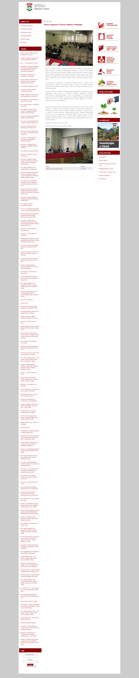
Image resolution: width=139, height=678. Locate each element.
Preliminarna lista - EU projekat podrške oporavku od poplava (28, 411)
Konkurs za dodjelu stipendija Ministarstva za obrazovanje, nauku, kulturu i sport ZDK (29, 518)
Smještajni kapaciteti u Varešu (106, 168)
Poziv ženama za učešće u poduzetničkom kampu (27, 204)
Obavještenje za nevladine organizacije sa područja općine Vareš (30, 431)
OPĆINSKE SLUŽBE (45, 15)
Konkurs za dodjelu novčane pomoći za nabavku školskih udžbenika (29, 58)
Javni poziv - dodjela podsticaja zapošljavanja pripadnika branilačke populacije (29, 145)
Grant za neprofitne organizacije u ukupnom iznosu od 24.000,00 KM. (29, 487)
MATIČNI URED (92, 15)
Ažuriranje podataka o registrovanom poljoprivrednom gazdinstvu (29, 312)
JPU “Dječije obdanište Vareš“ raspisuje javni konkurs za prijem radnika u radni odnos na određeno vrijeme (29, 531)
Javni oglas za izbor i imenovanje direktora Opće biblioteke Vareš (29, 126)
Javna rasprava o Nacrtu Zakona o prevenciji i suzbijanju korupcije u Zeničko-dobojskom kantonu (29, 111)
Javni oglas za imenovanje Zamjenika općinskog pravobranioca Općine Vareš (29, 246)
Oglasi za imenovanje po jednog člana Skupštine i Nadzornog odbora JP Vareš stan (30, 253)
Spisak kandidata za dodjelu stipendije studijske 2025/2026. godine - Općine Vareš (30, 327)
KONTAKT (105, 15)
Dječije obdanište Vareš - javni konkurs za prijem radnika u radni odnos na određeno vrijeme (29, 558)
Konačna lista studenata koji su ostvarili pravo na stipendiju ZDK (29, 400)
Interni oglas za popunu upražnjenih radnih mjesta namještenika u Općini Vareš (29, 347)
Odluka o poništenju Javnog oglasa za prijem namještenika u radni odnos (30, 95)
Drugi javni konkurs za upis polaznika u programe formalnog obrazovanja (30, 575)
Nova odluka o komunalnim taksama (29, 151)
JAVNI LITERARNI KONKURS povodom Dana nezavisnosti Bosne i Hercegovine (29, 278)
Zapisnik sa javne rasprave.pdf (54, 169)
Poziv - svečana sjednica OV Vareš (29, 63)
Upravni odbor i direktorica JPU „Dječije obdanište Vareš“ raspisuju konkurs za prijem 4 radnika (29, 379)
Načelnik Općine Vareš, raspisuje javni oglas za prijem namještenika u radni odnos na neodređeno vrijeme (30, 437)
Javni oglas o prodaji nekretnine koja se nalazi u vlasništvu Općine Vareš (29, 121)
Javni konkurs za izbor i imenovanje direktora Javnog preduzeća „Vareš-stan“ (29, 260)
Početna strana (48, 21)
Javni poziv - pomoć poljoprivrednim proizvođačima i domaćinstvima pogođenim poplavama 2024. (29, 470)
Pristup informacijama (104, 175)
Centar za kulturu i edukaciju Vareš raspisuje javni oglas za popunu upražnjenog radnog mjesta (29, 81)
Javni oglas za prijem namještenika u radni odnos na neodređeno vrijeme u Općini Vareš (29, 132)
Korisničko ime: (30, 654)
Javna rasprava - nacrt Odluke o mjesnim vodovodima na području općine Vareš (29, 477)
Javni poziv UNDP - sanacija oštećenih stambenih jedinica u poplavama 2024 (30, 570)
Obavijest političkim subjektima (28, 622)
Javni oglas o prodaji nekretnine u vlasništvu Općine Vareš (29, 90)
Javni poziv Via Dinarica (27, 299)
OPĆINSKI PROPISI (77, 15)
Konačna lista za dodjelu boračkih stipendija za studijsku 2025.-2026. (29, 307)
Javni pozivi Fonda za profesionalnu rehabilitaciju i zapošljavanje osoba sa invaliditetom (30, 546)
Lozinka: (30, 659)
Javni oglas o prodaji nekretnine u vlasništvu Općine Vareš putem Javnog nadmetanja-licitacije (30, 463)
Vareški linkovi (102, 178)
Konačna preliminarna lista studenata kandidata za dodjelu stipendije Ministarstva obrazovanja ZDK (29, 215)
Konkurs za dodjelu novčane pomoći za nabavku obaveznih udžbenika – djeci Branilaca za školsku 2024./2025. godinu (30, 641)
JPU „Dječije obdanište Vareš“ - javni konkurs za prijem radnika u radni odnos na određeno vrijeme (30, 612)
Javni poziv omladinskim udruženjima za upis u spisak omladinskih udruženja (30, 209)
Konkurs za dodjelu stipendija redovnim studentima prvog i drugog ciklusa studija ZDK (29, 266)
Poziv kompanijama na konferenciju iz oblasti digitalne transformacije (30, 552)
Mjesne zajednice (103, 160)
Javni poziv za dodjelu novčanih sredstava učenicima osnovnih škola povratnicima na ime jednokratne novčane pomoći (29, 161)
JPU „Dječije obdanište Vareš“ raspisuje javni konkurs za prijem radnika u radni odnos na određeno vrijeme (29, 285)
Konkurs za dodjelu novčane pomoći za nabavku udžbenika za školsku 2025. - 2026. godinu (29, 405)
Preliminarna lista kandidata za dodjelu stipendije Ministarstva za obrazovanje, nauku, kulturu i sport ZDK (30, 240)
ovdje (69, 126)
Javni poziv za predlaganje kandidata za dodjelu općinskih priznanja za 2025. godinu (30, 450)
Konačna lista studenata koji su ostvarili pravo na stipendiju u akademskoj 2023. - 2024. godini (29, 634)
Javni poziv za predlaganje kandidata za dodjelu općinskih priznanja (30, 116)
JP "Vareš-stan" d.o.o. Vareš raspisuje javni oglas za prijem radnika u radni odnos (30, 589)
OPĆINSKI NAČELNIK (28, 15)
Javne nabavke (102, 157)
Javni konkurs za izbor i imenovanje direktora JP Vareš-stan (29, 100)
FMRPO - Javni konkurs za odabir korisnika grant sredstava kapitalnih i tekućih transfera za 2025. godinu (29, 505)
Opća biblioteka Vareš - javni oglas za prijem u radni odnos (30, 618)
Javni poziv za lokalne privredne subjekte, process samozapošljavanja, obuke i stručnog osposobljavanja (29, 564)
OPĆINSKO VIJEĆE (61, 15)
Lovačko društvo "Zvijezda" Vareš (107, 172)
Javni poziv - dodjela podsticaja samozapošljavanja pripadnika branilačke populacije (28, 139)
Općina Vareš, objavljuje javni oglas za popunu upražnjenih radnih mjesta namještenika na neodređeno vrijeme (30, 511)
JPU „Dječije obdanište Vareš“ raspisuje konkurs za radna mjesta (29, 168)
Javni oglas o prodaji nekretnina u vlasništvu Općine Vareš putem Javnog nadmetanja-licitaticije (30, 627)
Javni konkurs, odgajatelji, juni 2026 (29, 86)
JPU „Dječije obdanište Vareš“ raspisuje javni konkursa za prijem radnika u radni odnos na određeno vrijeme (29, 582)
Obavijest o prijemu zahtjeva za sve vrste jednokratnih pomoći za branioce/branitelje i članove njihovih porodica (29, 294)
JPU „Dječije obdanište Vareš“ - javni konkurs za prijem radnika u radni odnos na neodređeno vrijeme (30, 359)
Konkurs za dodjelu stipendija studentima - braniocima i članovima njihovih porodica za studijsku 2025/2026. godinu (29, 367)
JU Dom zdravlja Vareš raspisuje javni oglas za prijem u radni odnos (30, 353)
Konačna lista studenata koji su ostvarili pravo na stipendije (28, 75)
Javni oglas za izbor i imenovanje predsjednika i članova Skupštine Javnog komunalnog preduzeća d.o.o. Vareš (30, 183)
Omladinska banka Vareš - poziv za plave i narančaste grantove (29, 395)
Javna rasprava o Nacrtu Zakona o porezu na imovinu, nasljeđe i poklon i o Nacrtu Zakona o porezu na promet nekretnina (30, 335)
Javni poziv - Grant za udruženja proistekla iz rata (28, 229)
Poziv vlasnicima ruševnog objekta (29, 601)
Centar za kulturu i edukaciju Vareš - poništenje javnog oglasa (29, 53)
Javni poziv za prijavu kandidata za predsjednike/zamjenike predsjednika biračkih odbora (29, 198)
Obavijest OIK (24, 303)
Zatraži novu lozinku (31, 666)
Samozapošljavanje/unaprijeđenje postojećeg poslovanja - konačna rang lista (30, 596)
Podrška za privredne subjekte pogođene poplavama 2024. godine (29, 317)
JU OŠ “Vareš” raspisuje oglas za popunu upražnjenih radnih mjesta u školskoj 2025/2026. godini (29, 417)
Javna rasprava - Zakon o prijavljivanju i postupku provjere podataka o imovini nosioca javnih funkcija (30, 606)
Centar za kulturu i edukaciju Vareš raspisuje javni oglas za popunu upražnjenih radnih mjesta (29, 443)
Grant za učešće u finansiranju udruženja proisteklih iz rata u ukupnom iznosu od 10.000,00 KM (29, 493)
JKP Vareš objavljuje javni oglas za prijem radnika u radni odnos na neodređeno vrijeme (29, 457)
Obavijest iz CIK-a (25, 427)
